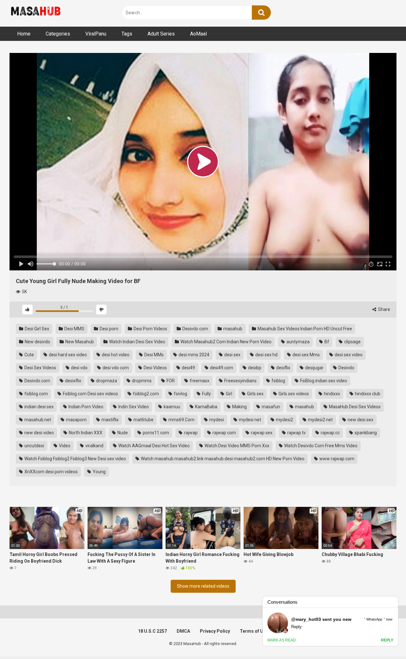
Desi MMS (73, 328)
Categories (58, 34)
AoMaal (198, 34)
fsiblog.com (35, 393)
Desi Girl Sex (36, 328)
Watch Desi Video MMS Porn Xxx (236, 445)
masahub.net (37, 419)
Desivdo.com (36, 380)
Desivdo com (194, 328)
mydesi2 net (320, 419)
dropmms (141, 380)
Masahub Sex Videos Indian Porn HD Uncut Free (304, 328)
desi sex (231, 354)
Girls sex (255, 393)
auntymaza (297, 341)
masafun (270, 406)
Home (23, 34)
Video (64, 445)
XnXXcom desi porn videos (50, 471)
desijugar (314, 367)
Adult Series (161, 34)
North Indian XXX (85, 432)
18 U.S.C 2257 (152, 631)
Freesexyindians (240, 380)
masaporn (76, 419)
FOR (170, 380)
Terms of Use (254, 631)
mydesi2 (284, 419)
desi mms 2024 (193, 354)
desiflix (282, 367)
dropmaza (106, 380)
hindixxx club (367, 393)
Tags (126, 34)
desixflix (72, 380)
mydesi (216, 419)
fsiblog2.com (145, 393)
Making (239, 406)
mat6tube (143, 419)
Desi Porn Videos (150, 328)
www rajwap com (336, 458)
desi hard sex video (67, 354)
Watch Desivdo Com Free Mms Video (320, 445)
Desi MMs (153, 354)
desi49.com (221, 367)
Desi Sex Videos (39, 367)
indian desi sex (38, 406)
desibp (254, 367)
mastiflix (110, 419)
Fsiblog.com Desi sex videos (90, 393)
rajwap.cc (330, 432)
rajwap (190, 432)
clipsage (352, 341)
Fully (206, 393)
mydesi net (249, 419)
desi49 (188, 367)
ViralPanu (95, 34)
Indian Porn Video (85, 406)
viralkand (93, 445)
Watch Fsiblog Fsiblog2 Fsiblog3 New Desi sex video (74, 458)
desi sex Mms (305, 354)
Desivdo (345, 367)
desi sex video (348, 354)
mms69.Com (180, 419)
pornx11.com (155, 432)
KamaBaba (205, 406)
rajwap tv (296, 432)
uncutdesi (33, 445)
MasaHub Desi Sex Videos (354, 406)
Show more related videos (203, 586)
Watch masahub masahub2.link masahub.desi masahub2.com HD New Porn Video (222, 458)
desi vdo (79, 367)
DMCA (183, 631)
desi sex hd (266, 354)
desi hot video (115, 354)
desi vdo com (115, 367)
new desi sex (360, 419)
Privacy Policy (215, 631)
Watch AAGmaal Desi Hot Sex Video (153, 445)
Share (383, 309)
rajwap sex (261, 432)
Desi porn (108, 328)
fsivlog (180, 393)
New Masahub (79, 341)
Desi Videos (155, 367)
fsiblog (278, 380)
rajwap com (224, 432)
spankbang (365, 432)
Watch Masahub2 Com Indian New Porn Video (226, 341)
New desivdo (37, 341)
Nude (122, 432)
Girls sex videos (293, 393)
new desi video (38, 432)
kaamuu (171, 406)
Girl (228, 393)
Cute (28, 354)
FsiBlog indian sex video (323, 380)
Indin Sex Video (133, 406)
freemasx (199, 380)
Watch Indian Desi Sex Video (136, 341)
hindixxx (331, 393)
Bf (326, 341)
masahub (232, 328)
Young (99, 471)
